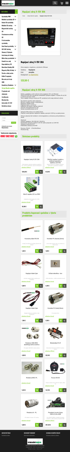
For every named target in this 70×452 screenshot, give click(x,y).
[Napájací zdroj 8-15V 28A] (32, 149)
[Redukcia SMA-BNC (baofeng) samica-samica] (32, 333)
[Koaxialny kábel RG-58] (32, 229)
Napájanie (32, 70)
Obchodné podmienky (29, 435)
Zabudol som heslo (7, 126)
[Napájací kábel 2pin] (32, 263)
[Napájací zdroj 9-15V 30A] (40, 37)
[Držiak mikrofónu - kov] (55, 263)
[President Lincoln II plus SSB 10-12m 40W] (55, 402)
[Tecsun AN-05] (55, 368)
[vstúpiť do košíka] (61, 3)
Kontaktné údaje (6, 435)
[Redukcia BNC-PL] (32, 368)
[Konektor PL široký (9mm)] (55, 298)
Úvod (23, 16)
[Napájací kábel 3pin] (32, 298)
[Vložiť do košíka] (37, 172)
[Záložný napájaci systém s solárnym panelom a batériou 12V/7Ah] (55, 149)
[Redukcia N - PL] (32, 402)
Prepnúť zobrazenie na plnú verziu (35, 445)
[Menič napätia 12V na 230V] (32, 184)
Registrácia (5, 127)
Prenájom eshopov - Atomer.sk (34, 448)
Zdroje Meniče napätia (32, 16)
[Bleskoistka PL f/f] (55, 333)
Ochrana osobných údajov (52, 435)
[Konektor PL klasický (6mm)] (55, 229)
